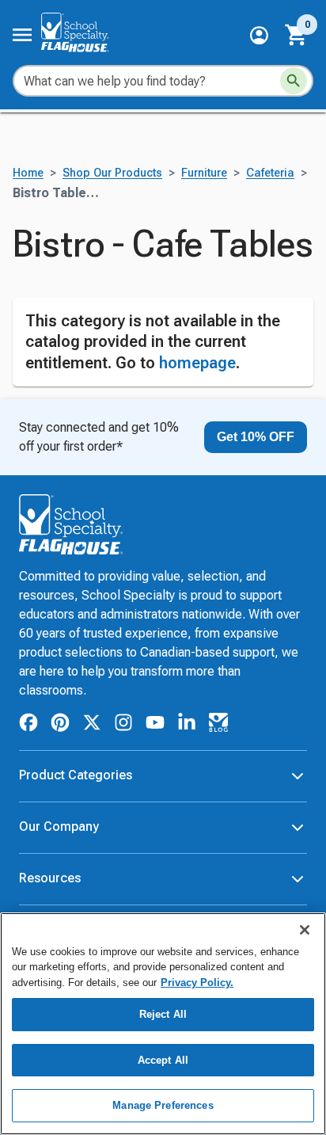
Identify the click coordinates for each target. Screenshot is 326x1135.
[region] (163, 1023)
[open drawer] (22, 35)
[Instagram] (123, 725)
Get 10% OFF (255, 437)
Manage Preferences (162, 1105)
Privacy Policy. (197, 982)
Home (28, 173)
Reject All (163, 1014)
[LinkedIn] (186, 725)
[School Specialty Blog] (218, 725)
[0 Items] (296, 35)
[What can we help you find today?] (293, 80)
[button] (259, 35)
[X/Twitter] (91, 725)
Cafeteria (270, 173)
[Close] (304, 929)
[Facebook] (28, 725)
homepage (197, 362)
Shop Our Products (112, 173)
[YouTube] (155, 725)
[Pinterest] (60, 725)
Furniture (204, 173)
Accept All (163, 1060)
